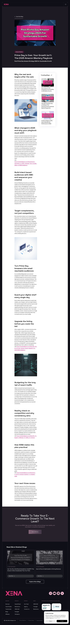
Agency (26, 606)
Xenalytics (17, 614)
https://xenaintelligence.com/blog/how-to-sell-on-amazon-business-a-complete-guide (25, 474)
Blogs (6, 611)
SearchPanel (18, 604)
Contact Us (26, 609)
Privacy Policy (31, 620)
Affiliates (7, 614)
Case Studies (8, 606)
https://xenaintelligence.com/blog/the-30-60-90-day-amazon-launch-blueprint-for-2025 (25, 348)
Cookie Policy (57, 618)
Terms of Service (22, 620)
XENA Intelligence (23, 165)
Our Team (26, 604)
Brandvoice (17, 606)
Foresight (17, 611)
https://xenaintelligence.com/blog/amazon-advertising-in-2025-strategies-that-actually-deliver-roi (25, 163)
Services (7, 604)
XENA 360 (17, 609)
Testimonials (8, 609)
